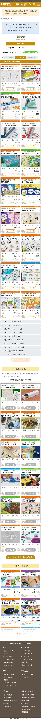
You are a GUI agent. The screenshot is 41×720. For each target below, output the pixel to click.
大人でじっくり (27, 659)
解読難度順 (31, 57)
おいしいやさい (7, 501)
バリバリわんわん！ (28, 416)
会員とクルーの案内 (10, 683)
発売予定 (8, 595)
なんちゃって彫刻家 (29, 529)
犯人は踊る (5, 182)
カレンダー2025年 (29, 387)
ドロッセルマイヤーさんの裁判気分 (31, 68)
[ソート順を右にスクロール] (39, 58)
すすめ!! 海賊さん (7, 97)
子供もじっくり (27, 654)
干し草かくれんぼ (28, 444)
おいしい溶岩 (26, 472)
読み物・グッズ (27, 665)
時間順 (11, 57)
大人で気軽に (26, 656)
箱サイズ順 (20, 57)
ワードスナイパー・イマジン (8, 210)
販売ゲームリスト (9, 651)
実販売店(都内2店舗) (29, 706)
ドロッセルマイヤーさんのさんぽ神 (31, 97)
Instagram (7, 706)
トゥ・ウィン (5, 575)
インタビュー (26, 677)
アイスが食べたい (7, 472)
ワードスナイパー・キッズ (28, 210)
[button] (30, 52)
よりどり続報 (8, 695)
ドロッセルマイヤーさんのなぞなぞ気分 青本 (12, 125)
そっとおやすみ (6, 296)
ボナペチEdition (9, 677)
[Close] (36, 25)
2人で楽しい (26, 662)
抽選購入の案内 (8, 662)
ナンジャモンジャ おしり (28, 296)
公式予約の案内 (8, 665)
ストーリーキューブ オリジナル (9, 239)
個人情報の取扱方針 (28, 695)
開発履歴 (25, 712)
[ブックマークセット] (21, 4)
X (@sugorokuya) (9, 700)
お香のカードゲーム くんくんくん (9, 416)
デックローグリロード (29, 603)
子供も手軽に (26, 651)
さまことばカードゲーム (28, 267)
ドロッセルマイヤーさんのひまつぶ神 (10, 154)
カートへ (10, 89)
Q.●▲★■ (5, 603)
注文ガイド (7, 654)
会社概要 (25, 703)
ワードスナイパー (28, 182)
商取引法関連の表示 (28, 698)
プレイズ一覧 (8, 656)
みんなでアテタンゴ (8, 444)
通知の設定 (7, 698)
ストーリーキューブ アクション (9, 267)
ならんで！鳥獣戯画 (28, 501)
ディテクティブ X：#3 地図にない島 (31, 575)
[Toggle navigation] (38, 5)
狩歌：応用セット (7, 68)
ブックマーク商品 (9, 659)
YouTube (6, 703)
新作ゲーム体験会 (27, 674)
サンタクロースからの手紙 (8, 387)
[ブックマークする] (18, 89)
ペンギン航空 (6, 529)
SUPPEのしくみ (9, 674)
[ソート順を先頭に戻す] (2, 58)
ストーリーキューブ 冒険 (28, 239)
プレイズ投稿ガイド (10, 685)
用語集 (6, 680)
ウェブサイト (26, 700)
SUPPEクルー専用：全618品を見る (20, 557)
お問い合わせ (26, 709)
